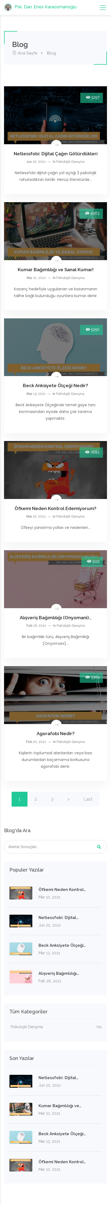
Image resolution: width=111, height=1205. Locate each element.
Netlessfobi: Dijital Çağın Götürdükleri (56, 153)
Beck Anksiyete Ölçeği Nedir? (55, 385)
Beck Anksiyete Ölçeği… (62, 945)
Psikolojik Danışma (70, 162)
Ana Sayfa (27, 53)
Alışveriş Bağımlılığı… (59, 973)
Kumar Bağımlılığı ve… (60, 1105)
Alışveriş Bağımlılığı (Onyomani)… (56, 617)
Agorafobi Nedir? (56, 733)
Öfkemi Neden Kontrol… (62, 889)
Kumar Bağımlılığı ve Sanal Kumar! (55, 269)
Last (88, 799)
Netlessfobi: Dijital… (58, 917)
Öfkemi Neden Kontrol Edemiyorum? (55, 508)
